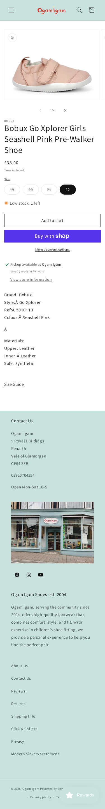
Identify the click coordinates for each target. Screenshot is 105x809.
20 (34, 191)
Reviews (18, 691)
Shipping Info (23, 716)
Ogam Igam (30, 788)
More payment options (52, 249)
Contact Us (21, 678)
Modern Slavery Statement (35, 753)
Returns (18, 703)
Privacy (17, 741)
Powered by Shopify (54, 788)
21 (52, 191)
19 (15, 191)
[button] (11, 10)
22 (68, 189)
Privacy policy (40, 797)
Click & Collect (24, 728)
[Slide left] (40, 110)
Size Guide (14, 384)
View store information (31, 279)
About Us (19, 665)
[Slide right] (65, 110)
